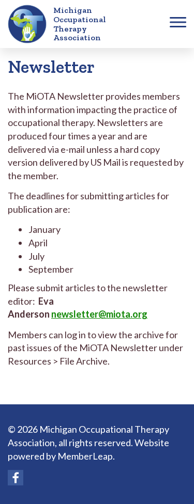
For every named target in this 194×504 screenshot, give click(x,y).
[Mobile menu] (178, 24)
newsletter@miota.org (99, 314)
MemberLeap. (86, 456)
